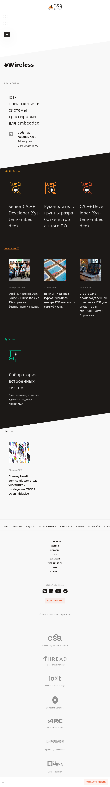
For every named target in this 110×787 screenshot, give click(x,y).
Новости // (11, 248)
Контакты (55, 572)
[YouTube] (58, 591)
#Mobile (80, 526)
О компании (55, 541)
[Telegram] (65, 591)
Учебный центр (55, 563)
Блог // (8, 431)
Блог (55, 554)
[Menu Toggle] (3, 782)
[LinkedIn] (51, 591)
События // (11, 83)
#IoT (6, 526)
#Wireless (17, 526)
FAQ (55, 567)
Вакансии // (12, 171)
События (55, 546)
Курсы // (9, 339)
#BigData (30, 526)
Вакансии (55, 559)
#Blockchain (66, 526)
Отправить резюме (96, 782)
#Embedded (94, 526)
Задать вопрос (55, 600)
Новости (54, 550)
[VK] (45, 591)
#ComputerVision (47, 526)
